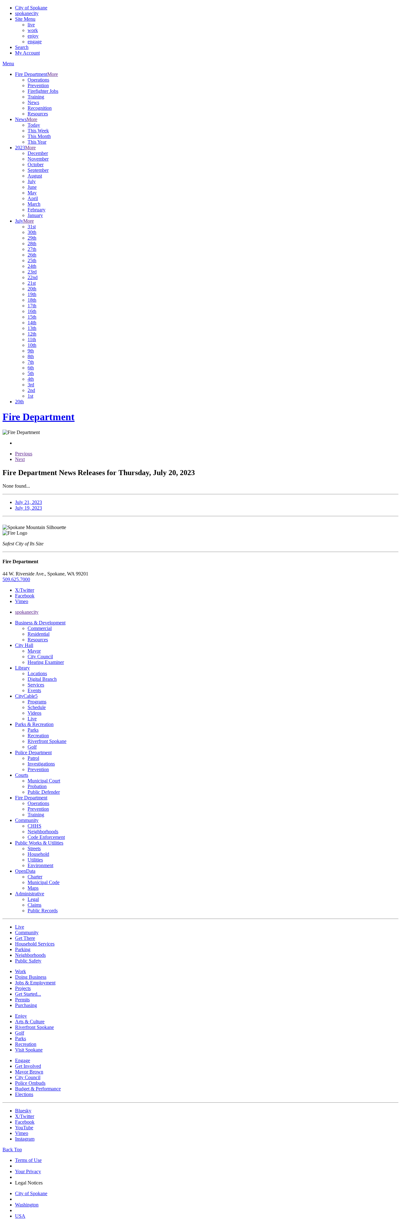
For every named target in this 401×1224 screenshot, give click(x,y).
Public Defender (44, 792)
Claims (34, 905)
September (38, 170)
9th (31, 350)
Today (34, 125)
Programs (37, 701)
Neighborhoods (43, 831)
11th (32, 339)
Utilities (35, 859)
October (36, 164)
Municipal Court (44, 780)
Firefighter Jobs (43, 91)
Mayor (34, 651)
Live (32, 718)
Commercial (40, 628)
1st (30, 396)
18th (32, 300)
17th (32, 305)
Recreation (38, 735)
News (33, 102)
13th (32, 328)
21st (32, 283)
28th (32, 243)
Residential (38, 634)
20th (32, 288)
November (38, 159)
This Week (38, 130)
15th (32, 317)
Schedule (37, 707)
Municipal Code (44, 882)
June (32, 187)
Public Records (43, 910)
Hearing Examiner (46, 662)
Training (36, 96)
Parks (33, 730)
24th (32, 266)
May (32, 192)
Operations (38, 79)
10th (32, 345)
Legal (33, 899)
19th (32, 294)
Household (38, 854)
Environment (40, 865)
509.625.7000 (16, 579)
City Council (40, 656)
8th (31, 356)
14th (32, 322)
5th (31, 373)
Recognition (40, 108)
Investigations (41, 763)
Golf (32, 747)
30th (32, 232)
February (36, 209)
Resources (38, 113)
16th (32, 311)
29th (32, 238)
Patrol (33, 758)
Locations (37, 673)
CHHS (34, 826)
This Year (37, 142)
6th (31, 367)
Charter (35, 876)
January (35, 215)
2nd (31, 390)
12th (32, 333)
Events (34, 690)
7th (31, 362)
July (32, 181)
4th (31, 379)
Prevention (38, 85)
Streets (34, 848)
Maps (33, 888)
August (35, 175)
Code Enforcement (46, 837)
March (34, 204)
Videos (34, 713)
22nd (33, 277)
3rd (31, 384)
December (38, 153)
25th (32, 260)
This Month (39, 136)
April (33, 198)
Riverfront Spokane (47, 741)
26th (32, 254)
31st (32, 226)
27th (32, 249)
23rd (32, 271)
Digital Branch (42, 679)
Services (36, 684)
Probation (37, 786)
